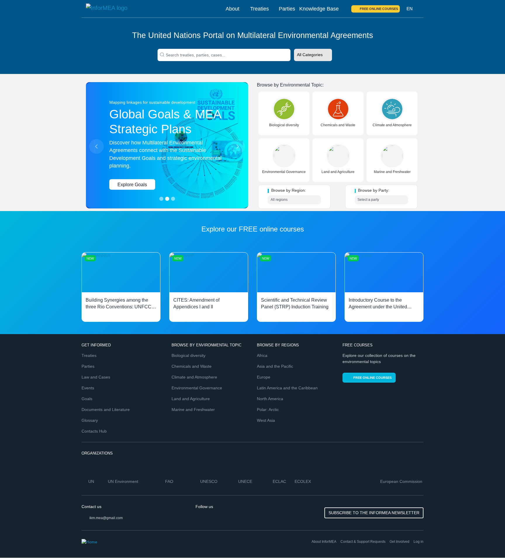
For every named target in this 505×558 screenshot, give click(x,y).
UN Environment (123, 481)
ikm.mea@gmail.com (106, 518)
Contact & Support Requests (362, 542)
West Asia (266, 420)
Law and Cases (96, 377)
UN (91, 481)
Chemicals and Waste (338, 125)
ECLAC (280, 481)
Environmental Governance (284, 172)
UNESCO (209, 481)
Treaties (259, 9)
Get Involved (399, 542)
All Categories (310, 54)
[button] (96, 146)
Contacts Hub (94, 431)
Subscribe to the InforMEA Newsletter (373, 512)
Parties (287, 9)
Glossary (90, 420)
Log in (418, 542)
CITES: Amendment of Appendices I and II (196, 304)
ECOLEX (303, 481)
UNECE (245, 481)
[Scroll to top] (488, 541)
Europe (263, 377)
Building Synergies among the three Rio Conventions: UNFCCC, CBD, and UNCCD (121, 304)
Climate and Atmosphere (392, 125)
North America (270, 398)
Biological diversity (284, 125)
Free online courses (379, 9)
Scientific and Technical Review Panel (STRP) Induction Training (294, 304)
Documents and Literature (106, 409)
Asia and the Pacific (275, 366)
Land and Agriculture (337, 172)
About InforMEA (324, 542)
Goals (87, 398)
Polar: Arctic (268, 409)
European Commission (401, 481)
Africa (262, 355)
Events (88, 388)
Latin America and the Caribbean (287, 388)
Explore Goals (132, 184)
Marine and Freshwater (392, 172)
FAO (169, 481)
